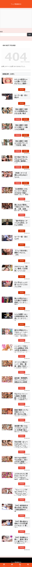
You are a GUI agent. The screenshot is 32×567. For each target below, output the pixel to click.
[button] (28, 341)
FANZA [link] (18, 119)
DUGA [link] (22, 89)
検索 (1, 31)
